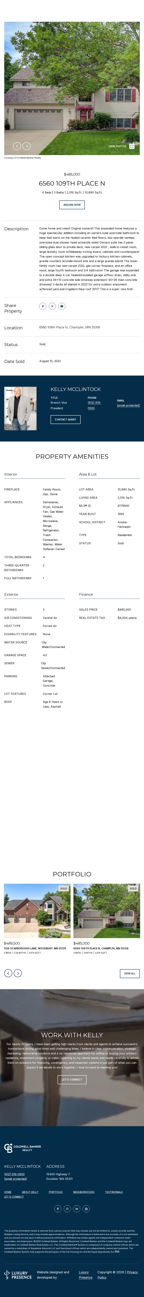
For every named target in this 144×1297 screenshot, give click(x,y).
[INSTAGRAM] (67, 1208)
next (26, 146)
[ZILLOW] (86, 1208)
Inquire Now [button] (72, 204)
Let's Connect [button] (72, 1079)
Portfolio (56, 1192)
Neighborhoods (83, 1192)
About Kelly (30, 1192)
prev (17, 146)
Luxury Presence (85, 1274)
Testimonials (114, 1192)
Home (7, 1192)
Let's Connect (14, 1196)
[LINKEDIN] (76, 1208)
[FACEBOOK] (57, 1208)
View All (130, 973)
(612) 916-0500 (14, 1174)
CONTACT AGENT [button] (65, 419)
